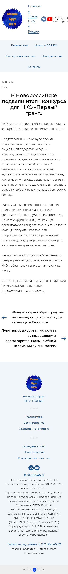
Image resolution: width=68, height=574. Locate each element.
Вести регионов (34, 422)
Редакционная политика (34, 458)
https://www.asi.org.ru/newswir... (23, 291)
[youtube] (49, 19)
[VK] (31, 467)
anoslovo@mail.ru (47, 480)
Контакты (34, 66)
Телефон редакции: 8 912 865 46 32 (34, 544)
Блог (4, 87)
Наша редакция (52, 56)
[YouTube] (37, 467)
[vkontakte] (43, 19)
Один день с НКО (34, 446)
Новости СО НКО (46, 45)
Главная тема (19, 45)
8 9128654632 (34, 475)
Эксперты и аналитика (20, 56)
